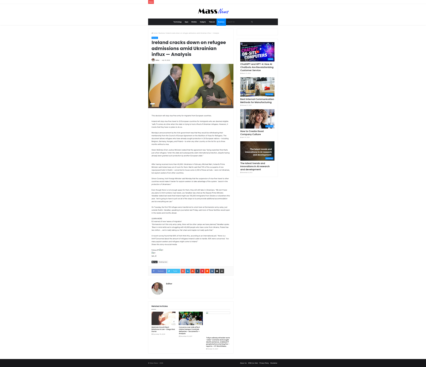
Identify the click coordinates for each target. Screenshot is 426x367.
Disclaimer (273, 363)
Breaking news (163, 262)
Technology (177, 22)
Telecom (212, 22)
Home (155, 33)
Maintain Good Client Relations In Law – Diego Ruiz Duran (163, 329)
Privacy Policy (264, 363)
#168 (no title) (253, 363)
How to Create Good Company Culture (252, 133)
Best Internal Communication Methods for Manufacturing (257, 101)
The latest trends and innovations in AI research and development (255, 166)
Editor (157, 60)
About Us (243, 363)
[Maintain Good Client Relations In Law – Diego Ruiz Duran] (164, 318)
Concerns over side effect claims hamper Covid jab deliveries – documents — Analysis (189, 330)
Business (221, 22)
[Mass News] (213, 11)
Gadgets (203, 22)
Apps (186, 22)
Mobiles (194, 22)
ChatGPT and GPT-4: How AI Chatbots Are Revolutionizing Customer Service (256, 67)
